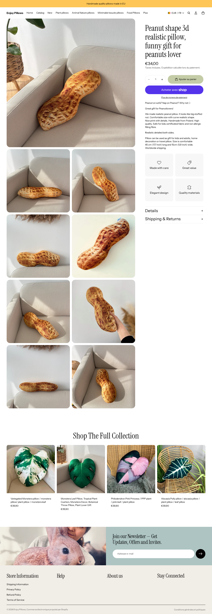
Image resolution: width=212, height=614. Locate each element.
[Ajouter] (50, 488)
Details (151, 210)
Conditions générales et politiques (189, 609)
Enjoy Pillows (20, 609)
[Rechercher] (188, 13)
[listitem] (145, 13)
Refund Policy (14, 594)
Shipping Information (17, 584)
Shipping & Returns (163, 219)
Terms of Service (15, 600)
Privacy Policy (14, 589)
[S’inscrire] (200, 554)
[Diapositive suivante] (50, 469)
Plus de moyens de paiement (174, 97)
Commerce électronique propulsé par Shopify (47, 609)
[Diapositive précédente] (12, 469)
